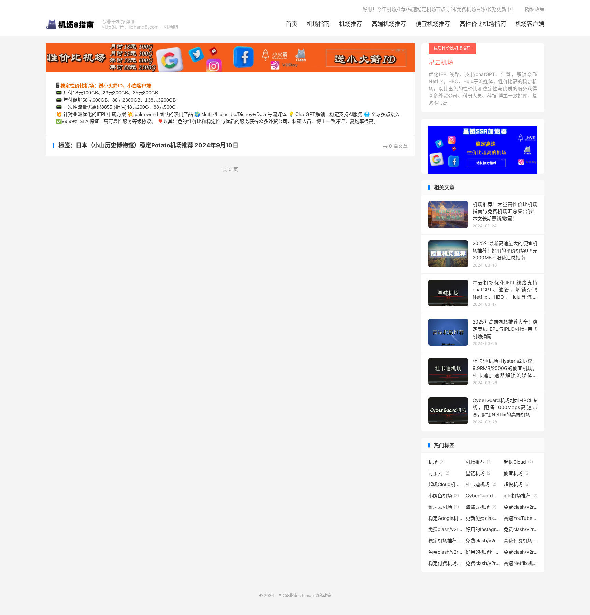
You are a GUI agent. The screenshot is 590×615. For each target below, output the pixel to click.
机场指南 (318, 23)
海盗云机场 (481, 507)
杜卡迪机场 (481, 484)
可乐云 (438, 473)
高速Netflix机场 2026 (521, 563)
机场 (436, 462)
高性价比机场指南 (483, 23)
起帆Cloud (518, 462)
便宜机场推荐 (433, 23)
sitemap (306, 595)
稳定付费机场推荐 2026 (445, 563)
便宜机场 (517, 473)
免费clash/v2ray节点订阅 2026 (521, 507)
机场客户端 (529, 23)
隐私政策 (534, 9)
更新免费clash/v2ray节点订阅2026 (483, 518)
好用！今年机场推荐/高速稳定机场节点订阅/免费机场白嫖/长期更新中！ (439, 9)
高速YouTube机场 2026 (521, 518)
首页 (291, 23)
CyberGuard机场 (483, 495)
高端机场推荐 (388, 23)
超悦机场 (517, 484)
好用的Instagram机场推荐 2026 (483, 529)
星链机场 (479, 473)
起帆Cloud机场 (445, 484)
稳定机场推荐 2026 (445, 540)
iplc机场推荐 (520, 495)
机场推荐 (350, 23)
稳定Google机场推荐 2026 (445, 518)
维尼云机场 (443, 507)
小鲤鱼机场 (443, 495)
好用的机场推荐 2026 (483, 552)
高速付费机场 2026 (521, 540)
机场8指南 (70, 24)
